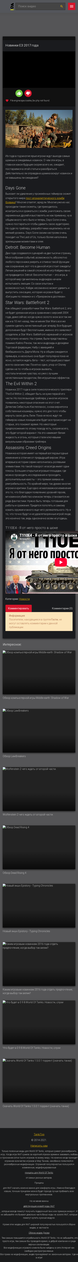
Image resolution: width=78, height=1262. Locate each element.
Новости (24, 598)
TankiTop (39, 1134)
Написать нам (39, 1145)
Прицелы (39, 1183)
